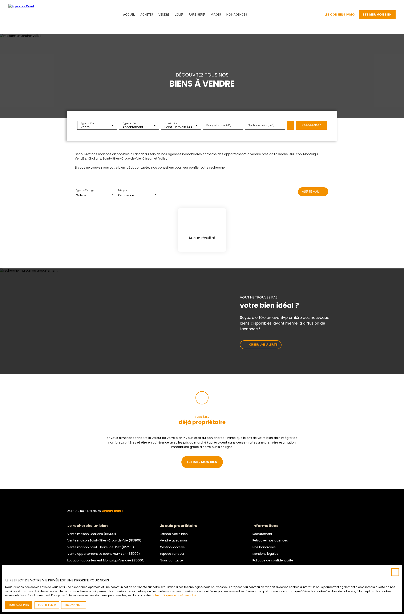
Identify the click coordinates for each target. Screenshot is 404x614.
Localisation (171, 123)
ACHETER (146, 14)
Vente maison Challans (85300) (91, 534)
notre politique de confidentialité (174, 595)
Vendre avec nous (174, 540)
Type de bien (130, 123)
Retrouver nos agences (270, 540)
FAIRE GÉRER (197, 14)
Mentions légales (265, 554)
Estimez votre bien (174, 534)
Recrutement (262, 534)
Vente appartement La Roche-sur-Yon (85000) (103, 554)
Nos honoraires (264, 547)
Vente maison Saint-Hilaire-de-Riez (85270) (100, 547)
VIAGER (216, 14)
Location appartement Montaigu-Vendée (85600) (106, 560)
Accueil (129, 14)
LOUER (179, 14)
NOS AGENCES (236, 14)
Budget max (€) (218, 125)
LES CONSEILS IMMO (339, 14)
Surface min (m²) (261, 125)
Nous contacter (172, 560)
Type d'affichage (85, 190)
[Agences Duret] (27, 14)
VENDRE (163, 14)
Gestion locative (172, 547)
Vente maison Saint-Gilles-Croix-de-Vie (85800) (104, 540)
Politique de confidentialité (272, 560)
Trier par (122, 190)
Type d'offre (87, 123)
